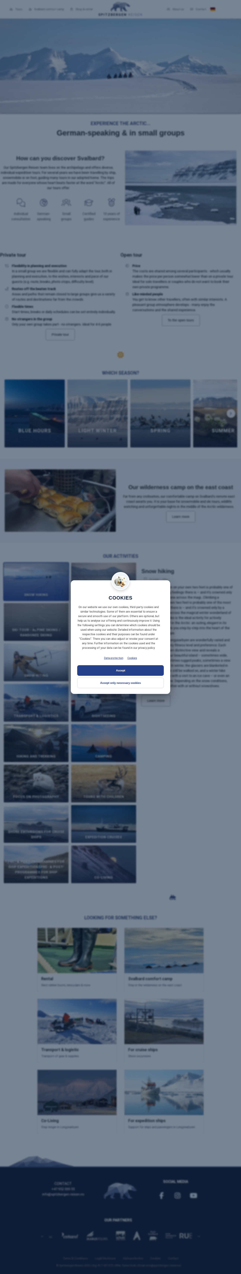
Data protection (113, 658)
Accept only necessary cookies (120, 682)
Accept (120, 670)
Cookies (132, 658)
